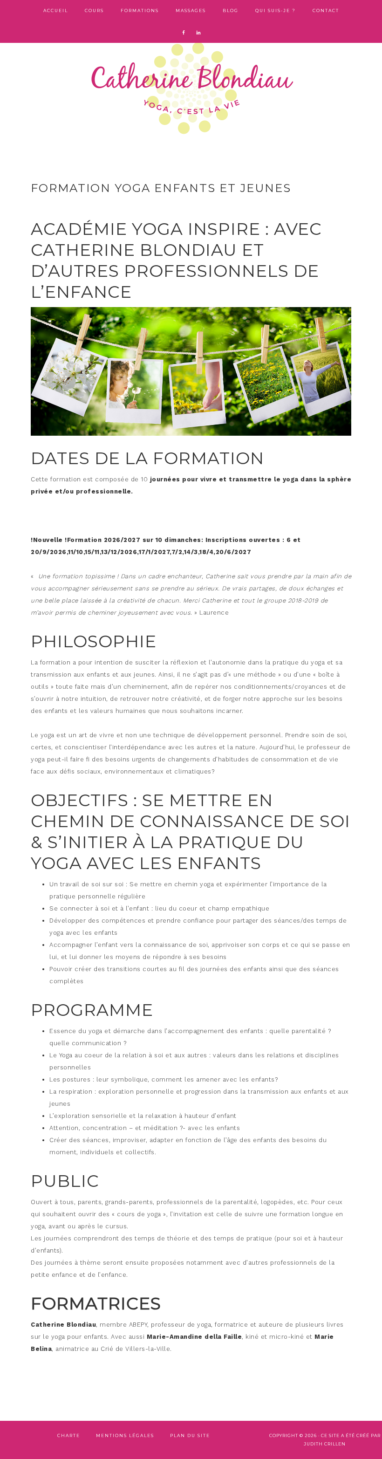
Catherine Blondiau (191, 88)
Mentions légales (125, 1435)
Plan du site (190, 1435)
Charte (68, 1435)
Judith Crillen (325, 1443)
